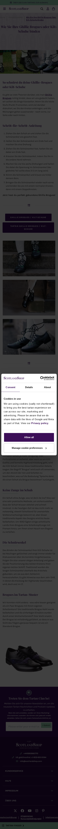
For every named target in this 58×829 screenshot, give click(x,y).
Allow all (29, 437)
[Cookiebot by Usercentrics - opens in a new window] (41, 378)
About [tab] (47, 387)
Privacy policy (39, 423)
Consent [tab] (10, 387)
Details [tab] (29, 387)
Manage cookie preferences (27, 448)
